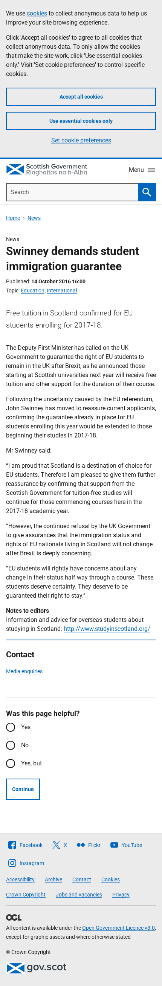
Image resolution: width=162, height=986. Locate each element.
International (62, 290)
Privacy (121, 895)
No (25, 745)
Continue (23, 789)
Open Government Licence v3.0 (118, 928)
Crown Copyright (26, 895)
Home (13, 218)
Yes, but (31, 763)
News (34, 218)
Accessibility (20, 879)
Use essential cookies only (81, 121)
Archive (53, 879)
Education (32, 290)
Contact (81, 879)
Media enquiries (24, 671)
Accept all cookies (81, 97)
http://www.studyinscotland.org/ (107, 628)
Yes (26, 727)
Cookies (110, 879)
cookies (37, 13)
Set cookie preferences (81, 140)
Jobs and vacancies (79, 895)
